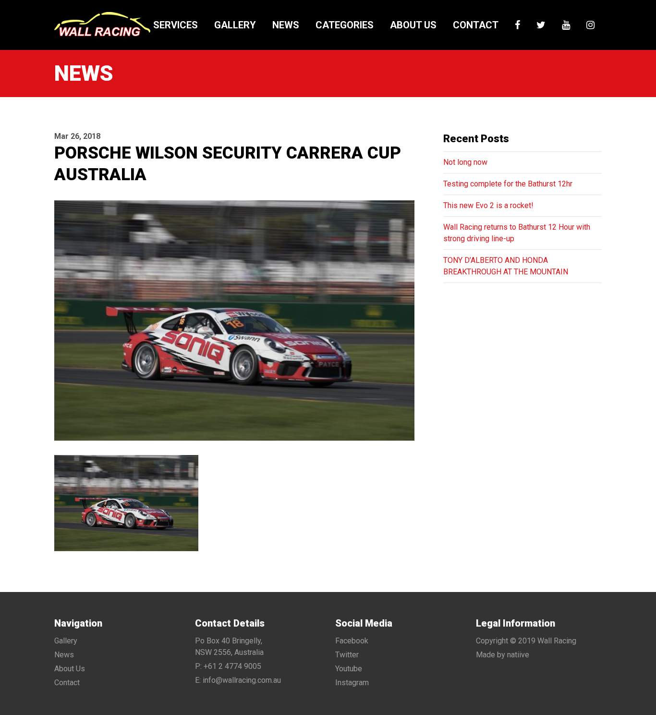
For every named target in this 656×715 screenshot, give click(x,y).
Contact (475, 25)
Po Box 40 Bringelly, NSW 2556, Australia (229, 646)
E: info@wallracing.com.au (238, 680)
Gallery (235, 25)
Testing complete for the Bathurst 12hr (507, 183)
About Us (413, 25)
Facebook (351, 640)
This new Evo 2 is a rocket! (488, 205)
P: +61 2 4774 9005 (228, 666)
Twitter (347, 654)
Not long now (465, 162)
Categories (345, 25)
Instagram (352, 682)
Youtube (348, 668)
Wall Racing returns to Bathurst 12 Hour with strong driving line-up (516, 232)
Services (175, 25)
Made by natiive (502, 654)
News (285, 25)
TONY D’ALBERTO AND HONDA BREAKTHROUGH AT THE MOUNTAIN (505, 266)
